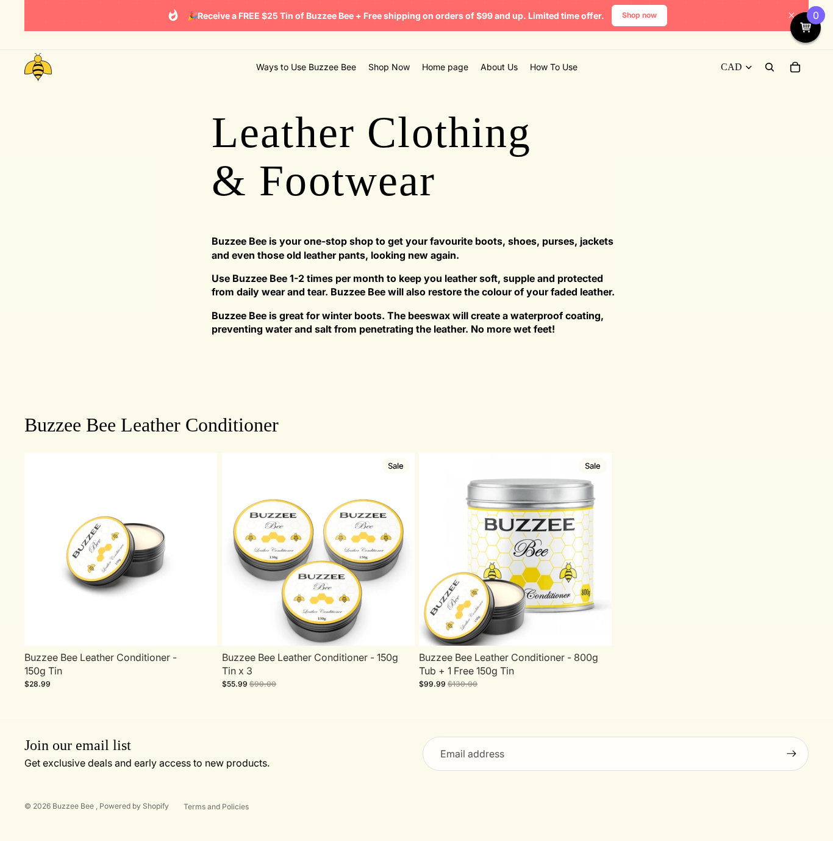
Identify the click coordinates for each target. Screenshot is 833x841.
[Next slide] (199, 548)
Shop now (639, 15)
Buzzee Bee (74, 805)
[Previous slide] (42, 548)
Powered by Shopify (134, 805)
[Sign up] (791, 753)
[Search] (769, 67)
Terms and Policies (216, 806)
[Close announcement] (791, 15)
